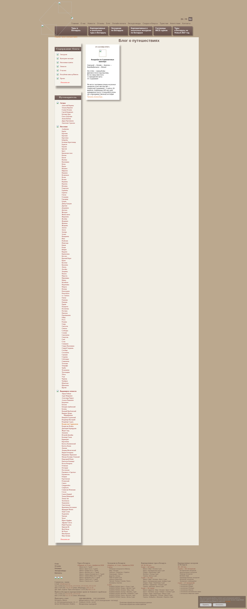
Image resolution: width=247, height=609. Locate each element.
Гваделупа (65, 188)
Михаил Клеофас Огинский (71, 457)
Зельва (64, 234)
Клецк (64, 247)
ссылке (227, 601)
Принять (206, 605)
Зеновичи (65, 433)
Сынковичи (65, 361)
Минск (64, 280)
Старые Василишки (68, 346)
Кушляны (65, 265)
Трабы (64, 368)
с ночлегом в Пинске (186, 590)
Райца (63, 317)
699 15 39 (91, 589)
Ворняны (65, 182)
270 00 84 (76, 586)
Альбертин (65, 129)
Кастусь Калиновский (69, 444)
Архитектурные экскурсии (188, 572)
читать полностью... (95, 97)
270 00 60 (68, 586)
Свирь (64, 324)
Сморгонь (65, 337)
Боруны (64, 147)
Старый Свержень (67, 348)
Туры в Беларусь (76, 29)
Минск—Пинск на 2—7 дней (88, 579)
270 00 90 (76, 594)
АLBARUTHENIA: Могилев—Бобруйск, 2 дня (123, 593)
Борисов (64, 144)
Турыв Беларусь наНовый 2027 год (181, 30)
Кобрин (64, 250)
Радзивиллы (66, 474)
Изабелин (65, 241)
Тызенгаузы (65, 501)
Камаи (64, 245)
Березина (65, 133)
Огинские (65, 466)
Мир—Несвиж (113, 570)
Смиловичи (65, 335)
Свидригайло (66, 485)
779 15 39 (69, 588)
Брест (63, 151)
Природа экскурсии (186, 574)
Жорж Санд (65, 431)
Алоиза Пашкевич (68, 400)
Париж (64, 304)
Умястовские (66, 505)
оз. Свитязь (65, 296)
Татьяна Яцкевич (67, 108)
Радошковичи (66, 315)
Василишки (65, 162)
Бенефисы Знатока (115, 583)
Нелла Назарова (67, 463)
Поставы (64, 311)
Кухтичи (64, 263)
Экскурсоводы (134, 23)
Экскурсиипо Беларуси (117, 29)
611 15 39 (68, 596)
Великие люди (184, 576)
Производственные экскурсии (189, 577)
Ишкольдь (65, 243)
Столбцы (65, 350)
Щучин (64, 388)
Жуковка (64, 223)
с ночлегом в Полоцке (187, 588)
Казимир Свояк (67, 437)
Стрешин (65, 355)
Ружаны (64, 322)
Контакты (186, 23)
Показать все (65, 82)
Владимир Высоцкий (68, 420)
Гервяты (64, 193)
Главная (75, 23)
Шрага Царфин (67, 520)
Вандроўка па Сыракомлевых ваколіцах (102, 60)
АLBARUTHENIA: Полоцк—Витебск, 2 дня (122, 592)
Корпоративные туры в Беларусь (153, 563)
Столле (64, 492)
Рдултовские (66, 479)
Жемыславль (66, 214)
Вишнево (65, 173)
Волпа (64, 177)
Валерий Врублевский (69, 411)
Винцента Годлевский (69, 417)
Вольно (64, 179)
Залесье (64, 228)
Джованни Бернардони (69, 428)
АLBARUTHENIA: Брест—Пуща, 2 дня (121, 586)
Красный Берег (66, 258)
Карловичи (65, 442)
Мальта (64, 274)
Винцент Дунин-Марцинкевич (67, 414)
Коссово (64, 256)
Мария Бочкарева (67, 452)
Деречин (64, 206)
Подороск (65, 306)
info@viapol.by (65, 584)
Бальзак (64, 405)
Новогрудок (66, 291)
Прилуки (65, 313)
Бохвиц (64, 409)
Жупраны (65, 225)
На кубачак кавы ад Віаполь (69, 74)
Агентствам (175, 23)
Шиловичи (65, 385)
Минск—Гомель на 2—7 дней (88, 581)
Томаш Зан (65, 498)
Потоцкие (65, 468)
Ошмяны (65, 300)
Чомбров (65, 381)
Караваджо (65, 439)
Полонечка (65, 309)
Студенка (65, 357)
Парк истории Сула (115, 577)
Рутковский (65, 481)
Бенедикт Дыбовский (68, 407)
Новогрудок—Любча (115, 574)
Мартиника (65, 278)
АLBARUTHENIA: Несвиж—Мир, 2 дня (121, 590)
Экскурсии (63, 54)
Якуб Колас (65, 529)
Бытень (64, 155)
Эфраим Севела (67, 523)
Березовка (65, 138)
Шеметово (65, 383)
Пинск (128, 581)
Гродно (64, 201)
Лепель (64, 267)
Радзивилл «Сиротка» (69, 472)
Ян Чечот (65, 531)
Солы (63, 342)
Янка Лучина (66, 536)
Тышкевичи (65, 503)
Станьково (65, 344)
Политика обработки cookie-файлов (133, 604)
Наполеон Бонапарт (68, 461)
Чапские (64, 516)
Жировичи (65, 217)
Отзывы (100, 23)
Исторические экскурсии (188, 570)
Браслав (64, 149)
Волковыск (65, 175)
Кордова (64, 252)
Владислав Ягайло (68, 426)
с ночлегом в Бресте (186, 584)
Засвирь (64, 232)
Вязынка (64, 186)
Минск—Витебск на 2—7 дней (89, 572)
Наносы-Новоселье (115, 579)
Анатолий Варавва (68, 105)
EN (182, 19)
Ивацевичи (65, 236)
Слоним (64, 333)
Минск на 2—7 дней (85, 567)
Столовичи (65, 352)
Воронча (64, 184)
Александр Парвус (68, 398)
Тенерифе (65, 366)
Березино (65, 136)
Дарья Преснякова (68, 121)
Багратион (65, 402)
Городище (65, 199)
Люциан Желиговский (69, 450)
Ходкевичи (65, 514)
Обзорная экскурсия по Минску (119, 569)
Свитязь (64, 328)
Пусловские (65, 470)
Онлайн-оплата (119, 23)
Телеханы (65, 363)
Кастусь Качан (66, 446)
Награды (58, 568)
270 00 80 (68, 594)
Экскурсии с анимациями (188, 581)
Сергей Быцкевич (67, 112)
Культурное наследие (66, 58)
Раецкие (64, 477)
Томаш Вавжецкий (68, 496)
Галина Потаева (67, 110)
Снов (63, 339)
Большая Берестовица (69, 142)
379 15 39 (92, 586)
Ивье (63, 239)
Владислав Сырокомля (70, 424)
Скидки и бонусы (150, 23)
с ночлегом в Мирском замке (189, 593)
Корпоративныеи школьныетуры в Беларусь (98, 30)
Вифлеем (65, 171)
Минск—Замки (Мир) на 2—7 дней (90, 576)
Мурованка (65, 285)
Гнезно (64, 195)
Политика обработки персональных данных (136, 602)
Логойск (64, 269)
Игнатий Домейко (67, 435)
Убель (64, 374)
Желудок (64, 212)
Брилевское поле (67, 153)
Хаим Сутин (66, 512)
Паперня (64, 302)
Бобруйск (65, 140)
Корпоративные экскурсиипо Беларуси (188, 564)
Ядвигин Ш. (66, 527)
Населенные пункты (66, 62)
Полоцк (117, 581)
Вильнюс (65, 168)
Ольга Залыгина (67, 116)
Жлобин (64, 219)
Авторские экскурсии (187, 579)
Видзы (64, 166)
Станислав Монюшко (69, 490)
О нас (83, 23)
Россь (63, 320)
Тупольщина (66, 372)
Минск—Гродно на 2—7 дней (88, 570)
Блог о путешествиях (69, 37)
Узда (63, 377)
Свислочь (65, 326)
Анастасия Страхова (68, 123)
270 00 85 (84, 586)
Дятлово (64, 210)
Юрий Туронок (66, 525)
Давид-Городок (67, 204)
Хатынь (117, 576)
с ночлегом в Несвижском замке (190, 591)
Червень (64, 379)
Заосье (64, 230)
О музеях (63, 70)
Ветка (63, 164)
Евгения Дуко (66, 114)
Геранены (65, 190)
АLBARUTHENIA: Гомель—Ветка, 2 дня (122, 597)
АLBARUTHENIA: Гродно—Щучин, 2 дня (122, 588)
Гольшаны (65, 197)
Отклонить (219, 605)
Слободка (65, 331)
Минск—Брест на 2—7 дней (88, 569)
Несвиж (64, 289)
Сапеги (64, 483)
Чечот (64, 518)
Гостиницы (160, 28)
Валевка (64, 160)
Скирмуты (65, 488)
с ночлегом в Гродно (186, 586)
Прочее (62, 78)
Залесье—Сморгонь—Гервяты (119, 572)
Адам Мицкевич (67, 396)
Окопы (64, 298)
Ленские (64, 448)
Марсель (64, 276)
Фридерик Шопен (67, 509)
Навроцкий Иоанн (67, 459)
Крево (64, 260)
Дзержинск (65, 208)
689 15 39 (89, 588)
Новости (91, 23)
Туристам (164, 23)
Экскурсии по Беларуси (116, 563)
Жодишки (65, 221)
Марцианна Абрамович (69, 455)
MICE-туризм (161, 30)
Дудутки (111, 576)
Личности (63, 66)
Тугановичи (65, 370)
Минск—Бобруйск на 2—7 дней (89, 577)
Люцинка (65, 271)
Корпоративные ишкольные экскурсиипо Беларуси (141, 30)
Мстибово (65, 282)
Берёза (64, 131)
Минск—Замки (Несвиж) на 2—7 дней (91, 574)
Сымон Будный (67, 494)
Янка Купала (66, 534)
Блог (108, 23)
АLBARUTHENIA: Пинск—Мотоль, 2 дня (122, 595)
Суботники (65, 359)
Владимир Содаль (67, 422)
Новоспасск (65, 293)
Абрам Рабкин (66, 394)
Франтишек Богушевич (69, 507)
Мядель (64, 287)
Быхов (64, 157)
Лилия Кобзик (66, 119)
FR (186, 19)
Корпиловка (65, 254)
